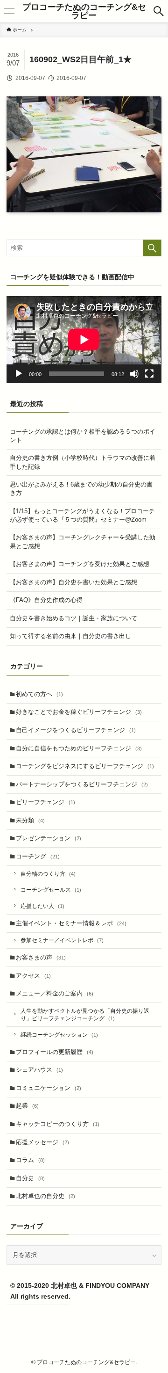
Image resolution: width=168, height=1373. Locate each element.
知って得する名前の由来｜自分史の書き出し (70, 635)
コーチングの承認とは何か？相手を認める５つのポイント (82, 435)
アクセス (33, 975)
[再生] (18, 373)
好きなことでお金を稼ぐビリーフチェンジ (79, 711)
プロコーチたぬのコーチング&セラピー (84, 11)
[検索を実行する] (152, 248)
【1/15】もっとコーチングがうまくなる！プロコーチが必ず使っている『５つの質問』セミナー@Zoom (82, 515)
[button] (158, 11)
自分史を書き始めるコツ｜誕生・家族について (73, 618)
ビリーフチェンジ (45, 802)
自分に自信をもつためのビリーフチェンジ (79, 748)
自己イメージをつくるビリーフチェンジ (76, 730)
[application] (84, 339)
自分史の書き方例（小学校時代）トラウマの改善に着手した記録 (82, 462)
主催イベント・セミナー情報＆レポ (71, 923)
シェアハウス (39, 1069)
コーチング (38, 856)
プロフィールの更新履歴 (54, 1051)
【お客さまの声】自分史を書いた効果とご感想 (73, 582)
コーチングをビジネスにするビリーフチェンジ (85, 766)
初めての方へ (39, 693)
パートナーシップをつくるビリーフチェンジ (82, 784)
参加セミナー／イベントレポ (62, 940)
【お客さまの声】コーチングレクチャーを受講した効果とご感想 (82, 541)
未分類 (30, 820)
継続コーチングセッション (59, 1035)
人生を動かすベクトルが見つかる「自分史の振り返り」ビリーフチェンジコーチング (85, 1014)
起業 (27, 1105)
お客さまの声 (41, 957)
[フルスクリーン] (149, 373)
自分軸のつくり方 (48, 874)
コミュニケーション (48, 1087)
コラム (30, 1159)
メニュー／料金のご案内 (54, 993)
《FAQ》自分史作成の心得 (46, 599)
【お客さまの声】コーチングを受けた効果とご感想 (79, 563)
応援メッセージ (42, 1142)
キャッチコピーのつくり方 (57, 1123)
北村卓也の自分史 (45, 1195)
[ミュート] (134, 373)
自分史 (30, 1178)
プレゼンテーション (48, 838)
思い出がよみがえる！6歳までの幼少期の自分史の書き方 (81, 488)
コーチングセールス (51, 889)
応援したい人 (42, 906)
